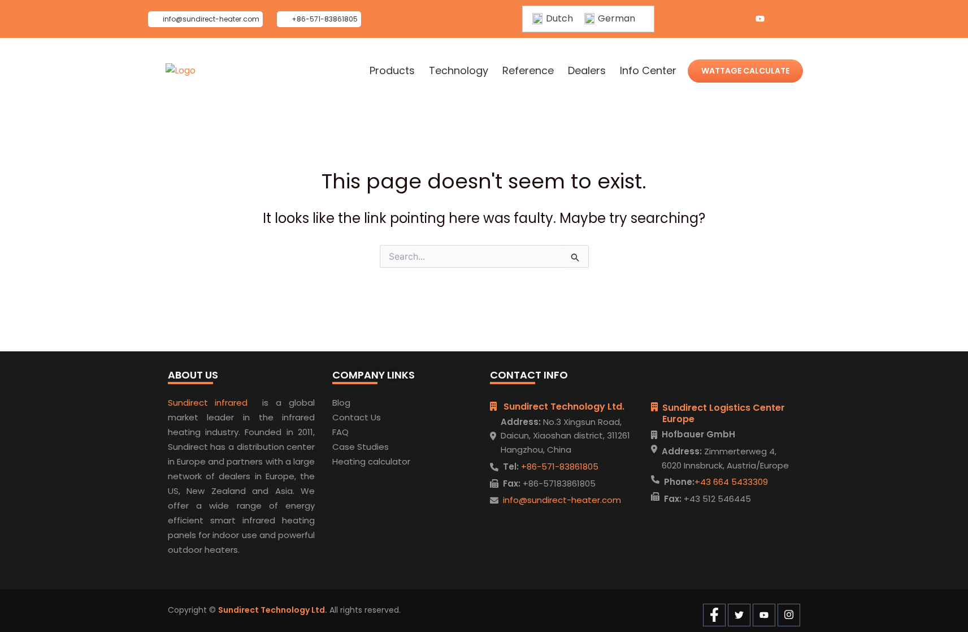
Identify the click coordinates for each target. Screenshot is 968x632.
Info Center (648, 71)
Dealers (587, 71)
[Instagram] (782, 19)
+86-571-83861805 (558, 466)
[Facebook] (714, 19)
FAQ (340, 432)
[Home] (181, 70)
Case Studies (360, 447)
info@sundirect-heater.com (562, 500)
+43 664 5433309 (731, 482)
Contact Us (356, 417)
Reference (528, 71)
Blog (341, 403)
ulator (397, 461)
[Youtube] (760, 19)
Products (392, 71)
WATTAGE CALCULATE (745, 70)
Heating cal (356, 461)
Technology (458, 71)
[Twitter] (737, 19)
